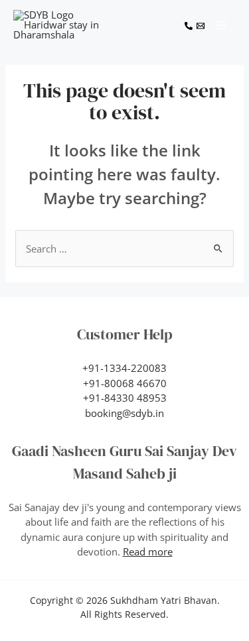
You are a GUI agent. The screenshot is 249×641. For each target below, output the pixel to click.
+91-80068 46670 (125, 383)
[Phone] (189, 26)
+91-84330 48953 (125, 397)
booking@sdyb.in (124, 413)
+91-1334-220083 (124, 368)
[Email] (201, 26)
